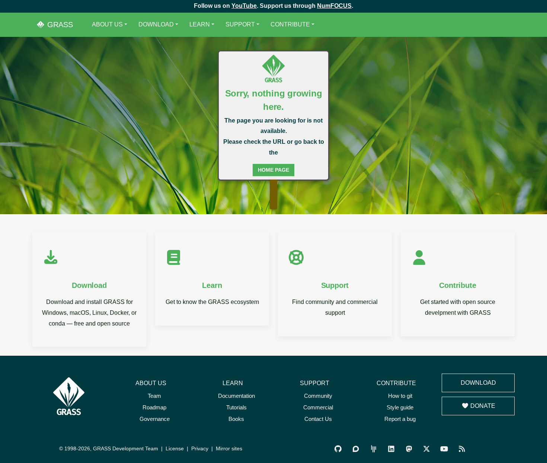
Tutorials (236, 407)
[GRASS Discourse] (356, 449)
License (175, 448)
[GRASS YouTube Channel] (444, 449)
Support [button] (240, 24)
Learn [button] (199, 24)
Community (318, 396)
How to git (400, 396)
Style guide (400, 407)
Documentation (236, 396)
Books (236, 419)
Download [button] (156, 24)
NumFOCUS (334, 6)
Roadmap (154, 407)
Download (478, 383)
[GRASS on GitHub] (338, 449)
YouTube (244, 6)
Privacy (199, 448)
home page (273, 170)
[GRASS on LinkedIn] (391, 449)
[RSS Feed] (461, 449)
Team (154, 396)
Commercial (318, 407)
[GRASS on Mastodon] (409, 449)
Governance (155, 419)
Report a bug (400, 419)
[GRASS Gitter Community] (373, 449)
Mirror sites (229, 448)
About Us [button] (107, 24)
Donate (482, 406)
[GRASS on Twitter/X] (426, 449)
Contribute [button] (290, 24)
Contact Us (318, 419)
